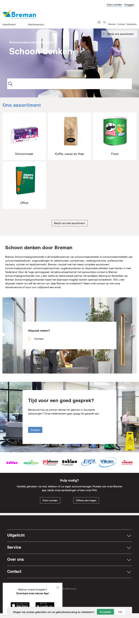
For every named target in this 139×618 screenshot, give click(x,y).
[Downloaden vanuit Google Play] (45, 606)
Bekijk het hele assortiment (69, 223)
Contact (121, 24)
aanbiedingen (69, 490)
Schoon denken (40, 51)
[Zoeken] (105, 22)
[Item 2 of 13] (69, 462)
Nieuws (112, 24)
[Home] (19, 15)
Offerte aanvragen (86, 500)
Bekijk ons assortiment (120, 33)
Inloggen (129, 4)
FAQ (94, 490)
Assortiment (9, 24)
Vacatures (132, 24)
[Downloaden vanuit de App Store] (20, 606)
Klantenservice (36, 24)
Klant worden (114, 4)
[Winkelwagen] (99, 22)
